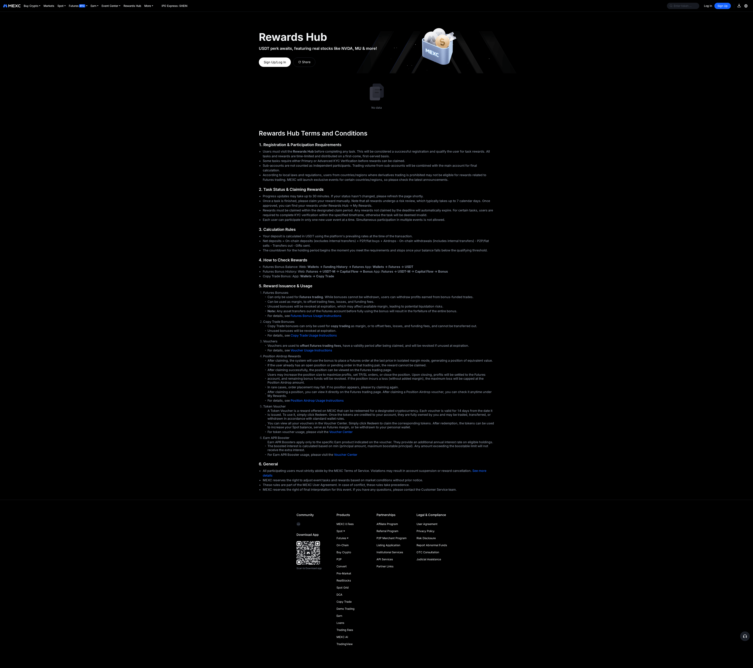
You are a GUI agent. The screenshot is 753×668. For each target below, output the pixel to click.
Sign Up (723, 5)
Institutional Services (389, 552)
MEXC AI (342, 637)
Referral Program (387, 531)
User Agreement (427, 524)
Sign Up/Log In (275, 62)
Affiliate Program (387, 524)
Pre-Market (343, 573)
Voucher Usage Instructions (311, 350)
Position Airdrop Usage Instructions (317, 400)
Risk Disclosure (426, 538)
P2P (339, 559)
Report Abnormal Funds (432, 545)
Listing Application (388, 545)
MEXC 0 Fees (345, 524)
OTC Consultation (428, 552)
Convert (341, 566)
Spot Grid (342, 587)
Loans (340, 622)
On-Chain (342, 545)
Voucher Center (341, 432)
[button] (745, 636)
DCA (339, 594)
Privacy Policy (426, 531)
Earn (339, 615)
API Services (384, 559)
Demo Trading (345, 608)
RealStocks (343, 580)
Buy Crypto (343, 552)
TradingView (344, 644)
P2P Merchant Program (391, 538)
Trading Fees (344, 630)
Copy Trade (344, 601)
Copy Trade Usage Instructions (314, 335)
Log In (708, 5)
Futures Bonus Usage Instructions (316, 316)
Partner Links (384, 566)
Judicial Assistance (429, 559)
